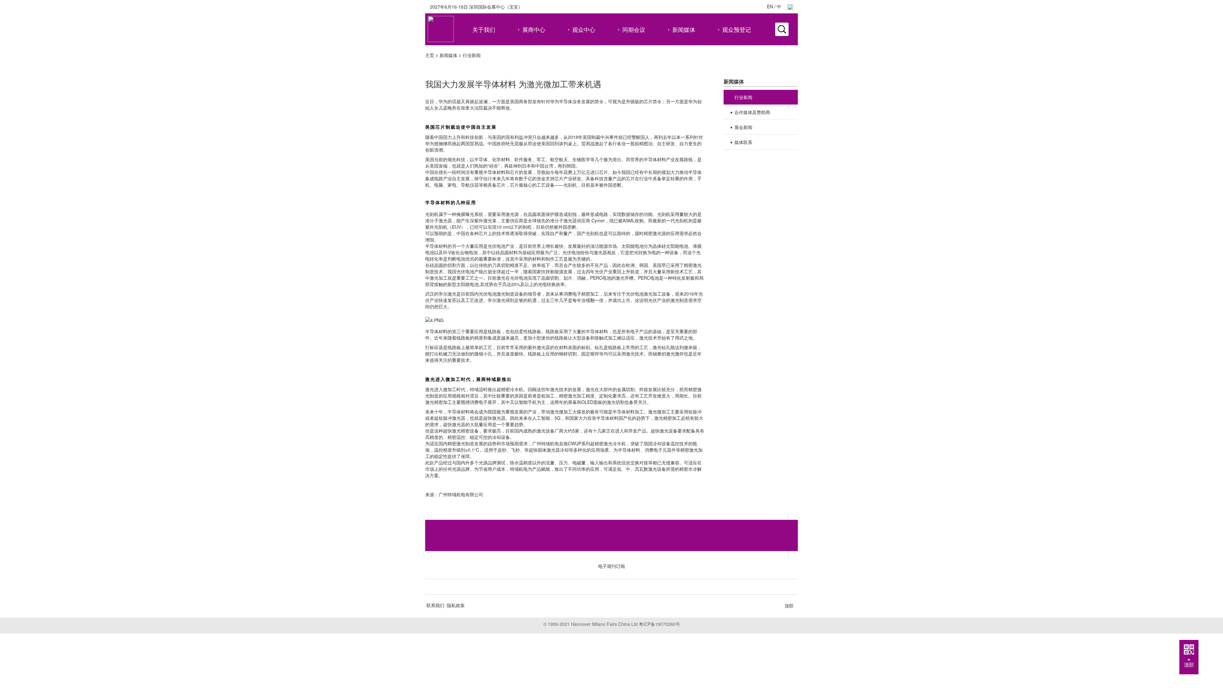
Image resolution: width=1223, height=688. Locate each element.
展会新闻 (743, 127)
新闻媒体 (683, 29)
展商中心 (533, 29)
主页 (429, 55)
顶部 (788, 605)
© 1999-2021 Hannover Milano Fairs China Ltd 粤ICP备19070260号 (611, 624)
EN (770, 6)
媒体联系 (743, 142)
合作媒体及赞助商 (752, 112)
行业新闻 (472, 55)
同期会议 (633, 29)
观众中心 (583, 29)
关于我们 (483, 29)
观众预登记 (736, 29)
